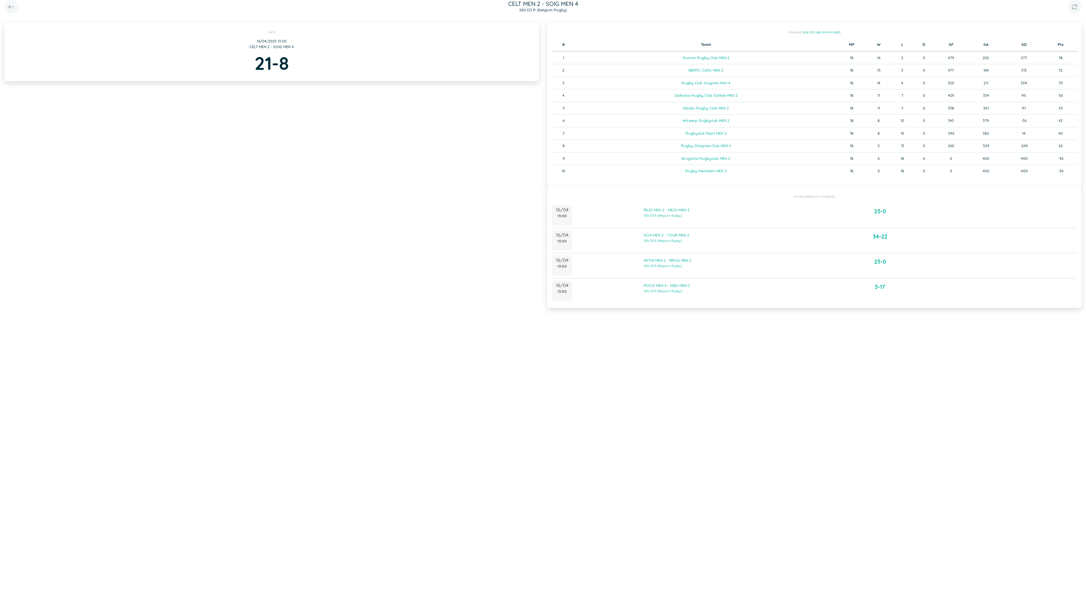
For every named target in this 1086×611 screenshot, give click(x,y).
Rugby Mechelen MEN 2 (706, 171)
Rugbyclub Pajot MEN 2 (706, 133)
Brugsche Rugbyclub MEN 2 (706, 158)
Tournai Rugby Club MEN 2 (705, 57)
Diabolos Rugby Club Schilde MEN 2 (706, 95)
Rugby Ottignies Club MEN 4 (706, 145)
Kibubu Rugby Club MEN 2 (706, 108)
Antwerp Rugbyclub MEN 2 (705, 120)
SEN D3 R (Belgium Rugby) (821, 32)
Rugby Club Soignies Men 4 (706, 83)
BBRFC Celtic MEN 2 (706, 70)
